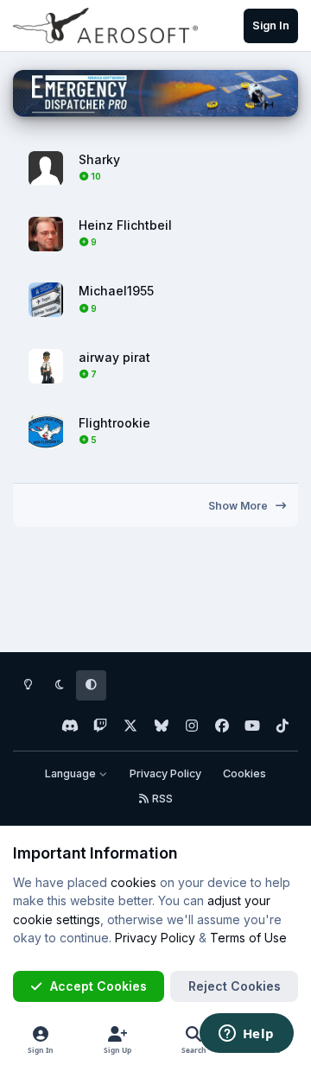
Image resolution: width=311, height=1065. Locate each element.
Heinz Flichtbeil (125, 225)
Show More (239, 505)
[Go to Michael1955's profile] (46, 299)
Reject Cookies (234, 986)
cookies (133, 882)
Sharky (99, 159)
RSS (161, 798)
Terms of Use (248, 937)
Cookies (244, 773)
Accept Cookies (98, 986)
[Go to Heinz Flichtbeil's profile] (46, 234)
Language (71, 773)
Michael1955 (116, 290)
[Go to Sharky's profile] (46, 168)
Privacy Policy (165, 773)
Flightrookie (114, 422)
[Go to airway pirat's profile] (46, 366)
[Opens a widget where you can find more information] (246, 1034)
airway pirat (114, 357)
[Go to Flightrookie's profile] (46, 432)
